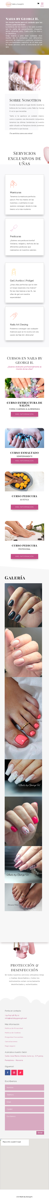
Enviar (40, 1133)
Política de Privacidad (14, 1028)
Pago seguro (10, 1046)
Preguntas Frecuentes (14, 1037)
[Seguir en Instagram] (14, 1072)
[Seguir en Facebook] (7, 1072)
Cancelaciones (11, 1041)
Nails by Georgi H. (26, 1197)
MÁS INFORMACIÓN (24, 414)
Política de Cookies (13, 1033)
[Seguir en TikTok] (20, 1072)
